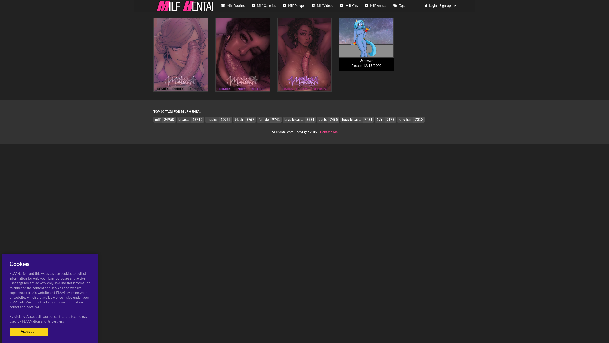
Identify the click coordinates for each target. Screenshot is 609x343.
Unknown (366, 60)
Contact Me (329, 132)
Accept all (29, 331)
